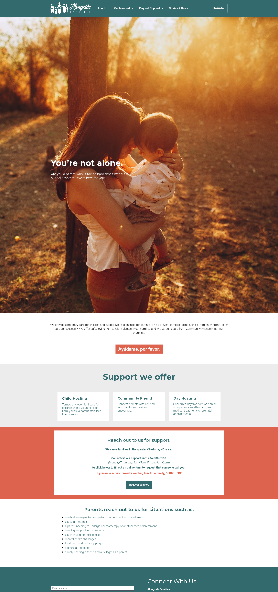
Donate (218, 8)
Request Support (149, 8)
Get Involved (122, 8)
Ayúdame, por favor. (139, 349)
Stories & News (178, 8)
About (101, 8)
